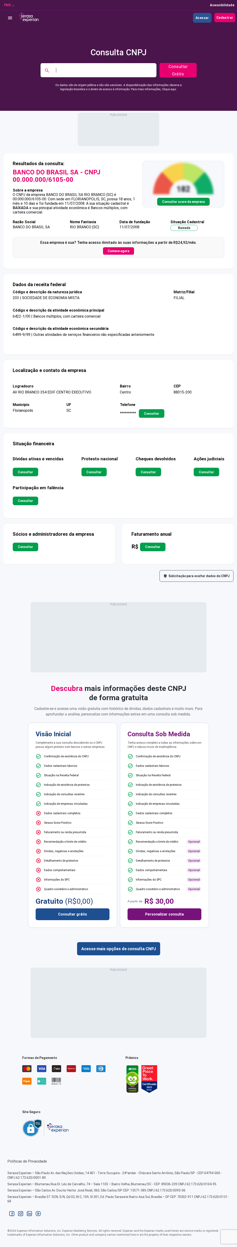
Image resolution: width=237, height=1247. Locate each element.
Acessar (202, 18)
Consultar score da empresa (183, 202)
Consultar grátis (72, 914)
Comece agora (118, 251)
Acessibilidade (222, 5)
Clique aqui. (169, 89)
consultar (151, 413)
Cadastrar (224, 17)
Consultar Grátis (178, 70)
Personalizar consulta (164, 914)
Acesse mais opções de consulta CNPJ (118, 948)
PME (7, 5)
